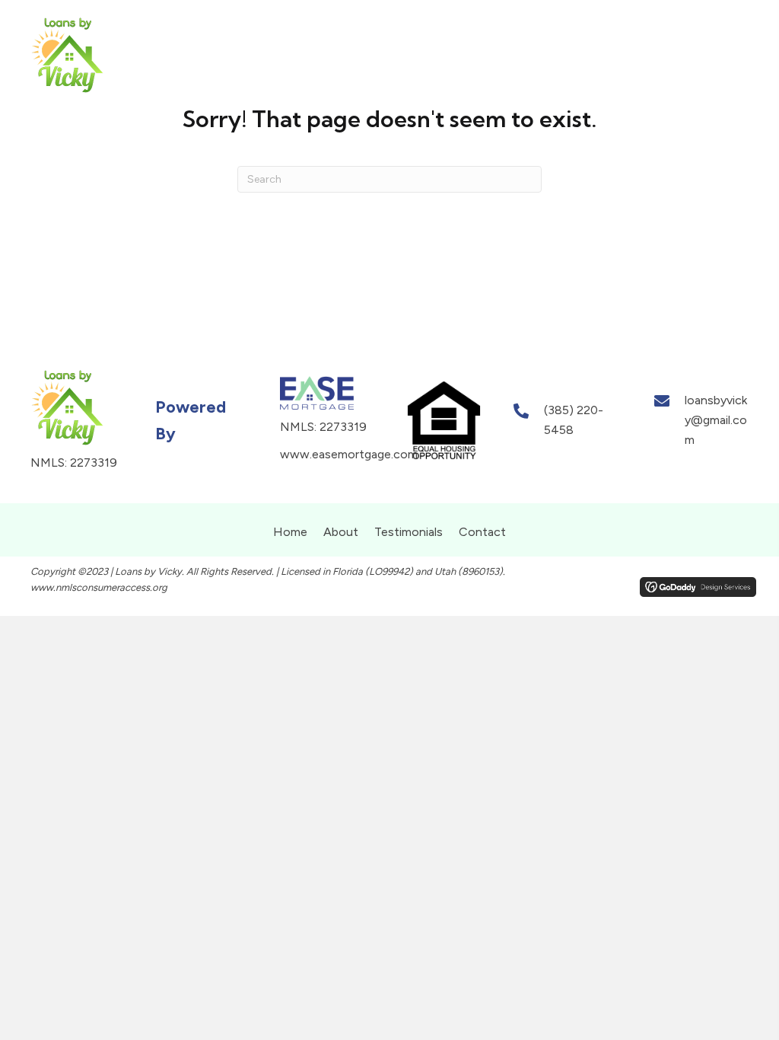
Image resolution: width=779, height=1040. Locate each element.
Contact (482, 532)
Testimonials (408, 532)
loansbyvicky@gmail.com (716, 419)
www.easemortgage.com (349, 454)
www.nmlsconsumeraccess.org (98, 587)
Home (290, 532)
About (340, 532)
